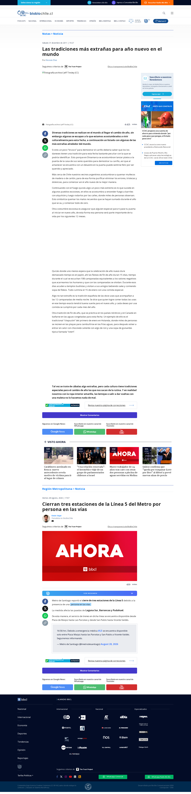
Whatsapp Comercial (114, 776)
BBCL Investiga (105, 21)
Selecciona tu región (30, 2)
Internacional (46, 21)
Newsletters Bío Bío (100, 2)
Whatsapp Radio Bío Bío (160, 777)
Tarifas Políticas (25, 775)
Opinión (92, 21)
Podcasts (21, 21)
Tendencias (81, 21)
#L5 (100, 630)
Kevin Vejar (57, 515)
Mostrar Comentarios (89, 415)
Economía (59, 21)
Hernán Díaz (51, 60)
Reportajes (23, 758)
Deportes (70, 21)
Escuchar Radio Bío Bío (158, 2)
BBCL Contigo (120, 21)
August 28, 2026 (109, 644)
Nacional (33, 21)
